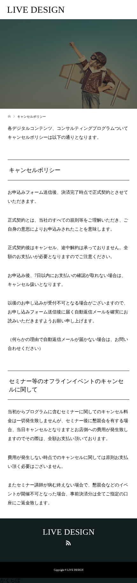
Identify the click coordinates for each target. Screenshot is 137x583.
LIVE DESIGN (36, 9)
